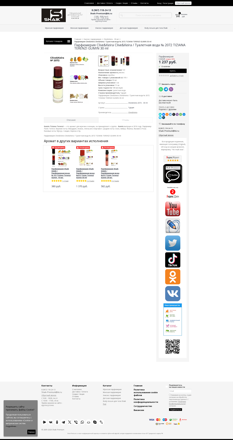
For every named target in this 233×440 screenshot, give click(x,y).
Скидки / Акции (122, 3)
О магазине (89, 3)
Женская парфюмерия (112, 392)
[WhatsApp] (180, 114)
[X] (173, 114)
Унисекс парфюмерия (112, 395)
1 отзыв (65, 181)
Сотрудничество (143, 406)
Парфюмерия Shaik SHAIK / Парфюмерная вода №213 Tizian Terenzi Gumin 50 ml (85, 173)
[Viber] (177, 114)
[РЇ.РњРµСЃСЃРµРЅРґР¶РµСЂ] (160, 114)
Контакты (144, 3)
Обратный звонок (183, 3)
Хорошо (31, 432)
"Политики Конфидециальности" (177, 402)
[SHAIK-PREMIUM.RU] (54, 15)
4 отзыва (115, 181)
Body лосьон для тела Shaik (114, 401)
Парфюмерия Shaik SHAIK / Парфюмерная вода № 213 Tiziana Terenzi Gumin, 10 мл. (61, 173)
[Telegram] (170, 114)
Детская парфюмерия (112, 398)
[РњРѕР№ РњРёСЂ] (184, 114)
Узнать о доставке (166, 107)
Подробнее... (11, 426)
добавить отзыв (176, 76)
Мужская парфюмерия (112, 389)
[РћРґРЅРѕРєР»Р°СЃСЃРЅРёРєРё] (167, 114)
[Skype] (160, 117)
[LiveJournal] (163, 117)
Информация (79, 385)
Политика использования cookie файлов (146, 392)
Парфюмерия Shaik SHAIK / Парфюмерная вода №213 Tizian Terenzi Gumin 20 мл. (110, 173)
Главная (138, 385)
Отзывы (134, 3)
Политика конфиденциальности (146, 400)
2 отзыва (90, 181)
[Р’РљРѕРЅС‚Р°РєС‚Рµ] (163, 114)
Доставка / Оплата (105, 3)
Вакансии (139, 410)
